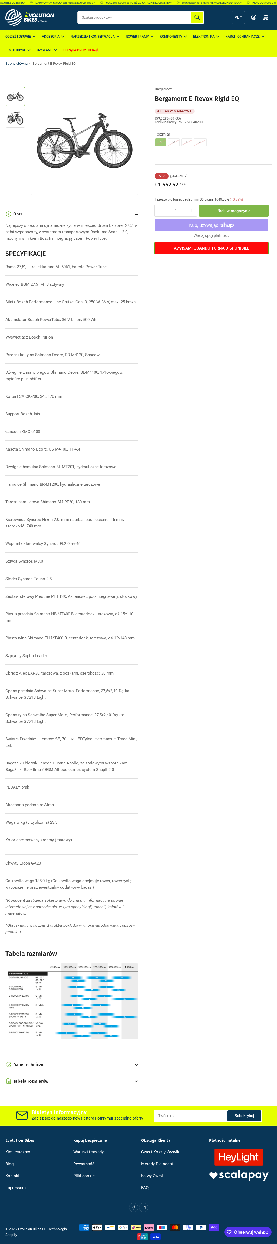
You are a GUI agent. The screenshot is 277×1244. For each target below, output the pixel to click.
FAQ (145, 1187)
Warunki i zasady (88, 1152)
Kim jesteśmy (17, 1152)
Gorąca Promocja (79, 50)
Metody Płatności (157, 1163)
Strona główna (16, 63)
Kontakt (12, 1175)
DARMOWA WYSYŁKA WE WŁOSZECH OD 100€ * (59, 2)
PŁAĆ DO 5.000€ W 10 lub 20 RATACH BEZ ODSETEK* (133, 2)
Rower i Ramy (137, 36)
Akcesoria (51, 36)
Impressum (15, 1187)
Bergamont (163, 89)
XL (200, 142)
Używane (44, 50)
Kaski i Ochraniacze (243, 36)
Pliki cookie (84, 1175)
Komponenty (171, 36)
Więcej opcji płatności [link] (211, 235)
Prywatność (83, 1163)
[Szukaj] (197, 17)
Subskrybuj (244, 1115)
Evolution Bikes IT (31, 1229)
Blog (9, 1163)
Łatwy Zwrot (152, 1175)
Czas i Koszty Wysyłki (160, 1152)
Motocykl (17, 50)
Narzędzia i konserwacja (93, 36)
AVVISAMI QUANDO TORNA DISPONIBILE (211, 248)
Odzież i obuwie (18, 36)
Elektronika (204, 36)
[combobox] (140, 17)
